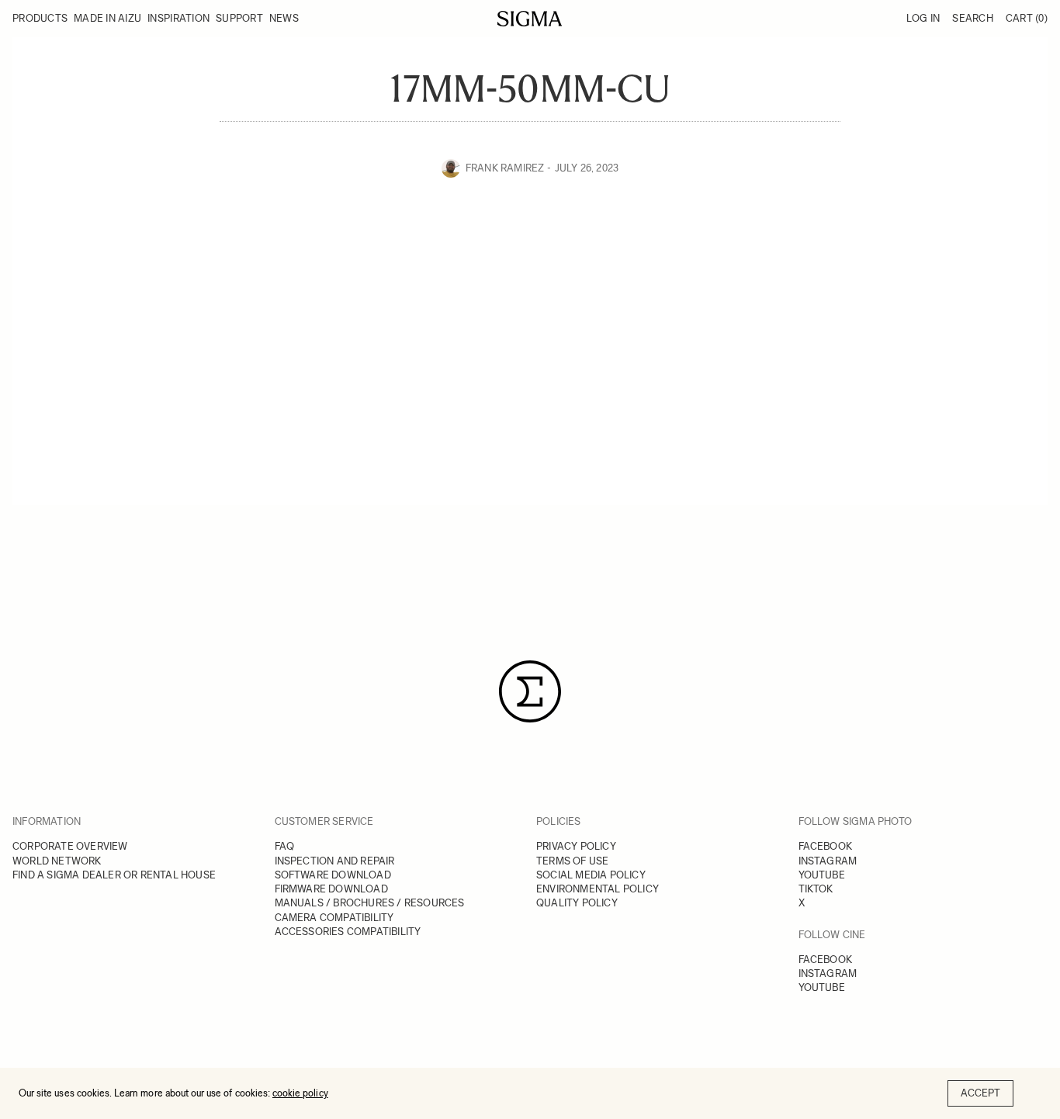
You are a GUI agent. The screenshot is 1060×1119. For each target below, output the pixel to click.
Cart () (1027, 18)
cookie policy (300, 1093)
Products (40, 18)
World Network (57, 861)
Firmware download (331, 889)
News (284, 18)
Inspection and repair (335, 861)
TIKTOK (815, 889)
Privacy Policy (576, 846)
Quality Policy (577, 903)
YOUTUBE (821, 875)
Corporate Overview (70, 846)
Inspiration (178, 18)
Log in (923, 18)
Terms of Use (572, 861)
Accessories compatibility (348, 931)
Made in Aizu (107, 18)
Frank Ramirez (505, 168)
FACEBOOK (825, 846)
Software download (333, 875)
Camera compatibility (334, 917)
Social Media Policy (591, 875)
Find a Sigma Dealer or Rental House (114, 875)
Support (239, 18)
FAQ (285, 846)
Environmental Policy (597, 889)
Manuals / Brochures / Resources (370, 903)
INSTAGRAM (827, 861)
